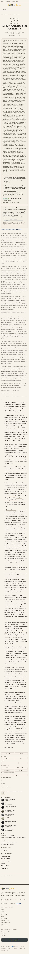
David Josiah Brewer (9, 803)
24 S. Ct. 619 (14, 20)
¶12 (3, 706)
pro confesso (18, 361)
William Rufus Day (9, 829)
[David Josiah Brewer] (2, 803)
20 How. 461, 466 (14, 491)
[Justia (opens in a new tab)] (18, 903)
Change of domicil (5, 858)
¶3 (3, 466)
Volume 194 (9, 14)
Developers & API (5, 931)
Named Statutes (5, 920)
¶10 (3, 667)
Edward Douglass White (10, 806)
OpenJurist (3, 14)
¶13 (3, 715)
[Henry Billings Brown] (2, 811)
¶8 (3, 622)
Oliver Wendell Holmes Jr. (10, 821)
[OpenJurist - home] (14, 5)
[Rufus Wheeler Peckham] (2, 826)
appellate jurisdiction (10, 432)
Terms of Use (22, 948)
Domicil (3, 863)
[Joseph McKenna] (2, 818)
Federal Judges (4, 914)
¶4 (3, 482)
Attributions (14, 948)
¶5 (3, 509)
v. (18, 502)
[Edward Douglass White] (2, 807)
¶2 (3, 443)
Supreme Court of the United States (14, 32)
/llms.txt (3, 933)
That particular (4, 868)
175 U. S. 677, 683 (18, 438)
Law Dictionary (4, 913)
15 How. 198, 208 (9, 637)
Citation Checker (5, 926)
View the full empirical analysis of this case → (11, 229)
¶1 (3, 402)
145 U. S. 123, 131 (12, 496)
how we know (9, 200)
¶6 (3, 572)
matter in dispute (17, 423)
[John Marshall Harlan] (2, 815)
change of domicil (17, 655)
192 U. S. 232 (13, 500)
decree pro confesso (6, 861)
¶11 (3, 691)
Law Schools (4, 918)
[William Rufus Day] (2, 829)
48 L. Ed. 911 (14, 21)
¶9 (3, 646)
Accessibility (15, 946)
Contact (22, 946)
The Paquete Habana (12, 193)
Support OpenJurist (14, 940)
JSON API (3, 935)
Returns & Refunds (5, 948)
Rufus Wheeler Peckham (10, 825)
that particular (9, 454)
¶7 (3, 595)
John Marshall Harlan (9, 814)
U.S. (14, 14)
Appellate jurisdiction (6, 856)
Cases (2, 909)
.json (7, 875)
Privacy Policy (4, 950)
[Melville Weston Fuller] (2, 800)
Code (2, 911)
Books (2, 924)
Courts (3, 916)
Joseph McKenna (9, 817)
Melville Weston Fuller (10, 799)
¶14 (3, 747)
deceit (2, 860)
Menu (4, 9)
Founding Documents (6, 922)
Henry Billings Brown (9, 810)
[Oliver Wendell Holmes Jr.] (2, 822)
